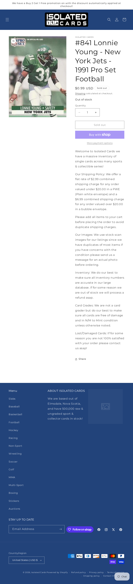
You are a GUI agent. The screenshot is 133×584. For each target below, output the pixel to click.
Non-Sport (15, 445)
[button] (7, 19)
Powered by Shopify (57, 572)
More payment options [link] (100, 143)
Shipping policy (91, 576)
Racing (13, 438)
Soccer (13, 461)
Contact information (113, 576)
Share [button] (82, 358)
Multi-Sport (16, 485)
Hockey (13, 430)
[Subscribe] (60, 529)
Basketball (15, 414)
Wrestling (15, 453)
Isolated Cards (39, 572)
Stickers (14, 500)
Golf (11, 469)
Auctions (14, 508)
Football (14, 422)
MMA (12, 477)
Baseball (14, 406)
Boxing (13, 492)
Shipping (80, 93)
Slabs (12, 398)
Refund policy (78, 572)
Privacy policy (96, 572)
